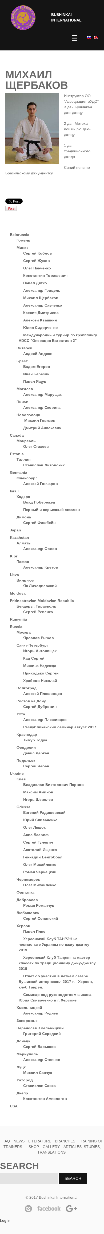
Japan (15, 530)
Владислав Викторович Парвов (53, 784)
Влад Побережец (39, 502)
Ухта (21, 714)
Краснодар (27, 734)
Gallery (51, 1147)
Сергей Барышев (39, 1046)
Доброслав (27, 900)
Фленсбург (27, 478)
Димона (24, 517)
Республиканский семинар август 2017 (59, 727)
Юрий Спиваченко (40, 820)
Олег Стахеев (36, 446)
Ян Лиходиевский (40, 586)
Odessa (23, 807)
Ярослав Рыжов (38, 638)
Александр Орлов (40, 549)
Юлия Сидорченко (40, 327)
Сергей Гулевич (38, 842)
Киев (21, 779)
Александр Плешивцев (45, 719)
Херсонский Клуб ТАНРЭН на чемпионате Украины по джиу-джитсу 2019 (54, 944)
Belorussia (19, 235)
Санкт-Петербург (32, 645)
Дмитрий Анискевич (42, 428)
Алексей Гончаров (40, 483)
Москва (24, 632)
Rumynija (18, 619)
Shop (34, 1147)
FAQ (6, 1141)
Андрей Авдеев (38, 353)
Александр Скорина (42, 407)
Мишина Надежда (39, 666)
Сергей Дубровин (40, 706)
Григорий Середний (42, 1033)
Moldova (18, 593)
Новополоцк (28, 415)
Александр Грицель (42, 290)
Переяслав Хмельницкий (40, 1028)
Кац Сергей (34, 658)
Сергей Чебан (36, 766)
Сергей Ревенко (38, 612)
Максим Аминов (38, 792)
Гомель (23, 240)
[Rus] (88, 37)
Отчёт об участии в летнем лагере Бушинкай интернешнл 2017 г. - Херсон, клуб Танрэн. (56, 981)
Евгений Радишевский (44, 812)
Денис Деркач (36, 753)
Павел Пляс (34, 931)
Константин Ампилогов (45, 1099)
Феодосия (26, 747)
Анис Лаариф (36, 835)
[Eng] (95, 37)
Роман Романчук (38, 905)
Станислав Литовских (44, 465)
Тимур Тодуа (35, 740)
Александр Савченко (42, 305)
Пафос (23, 562)
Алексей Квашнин (40, 320)
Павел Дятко (35, 283)
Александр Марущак (42, 394)
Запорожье (27, 1020)
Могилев (25, 389)
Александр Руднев (40, 1013)
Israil (14, 491)
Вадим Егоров (36, 366)
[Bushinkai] (23, 17)
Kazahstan (19, 537)
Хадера (23, 497)
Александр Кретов (40, 567)
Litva (14, 575)
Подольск (26, 760)
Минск (22, 248)
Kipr (13, 556)
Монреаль (26, 441)
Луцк (21, 1067)
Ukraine (17, 773)
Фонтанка (25, 892)
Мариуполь (27, 1054)
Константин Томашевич (45, 275)
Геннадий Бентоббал (42, 857)
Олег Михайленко (40, 864)
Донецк (23, 1041)
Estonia (17, 454)
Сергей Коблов (37, 253)
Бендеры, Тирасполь (36, 606)
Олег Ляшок (34, 827)
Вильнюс (25, 580)
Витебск (24, 348)
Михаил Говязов (39, 420)
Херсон (23, 926)
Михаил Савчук (37, 1072)
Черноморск (28, 879)
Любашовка (28, 913)
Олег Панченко (37, 268)
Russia (16, 627)
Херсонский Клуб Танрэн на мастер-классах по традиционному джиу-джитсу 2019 (57, 963)
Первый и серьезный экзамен (51, 510)
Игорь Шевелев (38, 799)
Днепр (22, 1093)
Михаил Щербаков (40, 298)
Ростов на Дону (31, 701)
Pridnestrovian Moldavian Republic (42, 601)
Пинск (22, 402)
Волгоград (27, 688)
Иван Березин (36, 374)
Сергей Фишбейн (39, 523)
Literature (39, 1141)
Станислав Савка (39, 1085)
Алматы (24, 543)
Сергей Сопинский (40, 918)
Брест (22, 361)
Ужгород (25, 1080)
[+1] (65, 201)
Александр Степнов (41, 1059)
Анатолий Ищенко (40, 850)
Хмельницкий (29, 1007)
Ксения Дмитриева (41, 313)
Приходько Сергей (41, 673)
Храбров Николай (40, 680)
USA (14, 1106)
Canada (17, 435)
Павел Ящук (34, 381)
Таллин (23, 459)
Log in (5, 1220)
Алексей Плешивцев (42, 693)
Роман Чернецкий (40, 872)
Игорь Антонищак (40, 651)
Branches (65, 1141)
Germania (18, 472)
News (19, 1141)
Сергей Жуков (36, 261)
